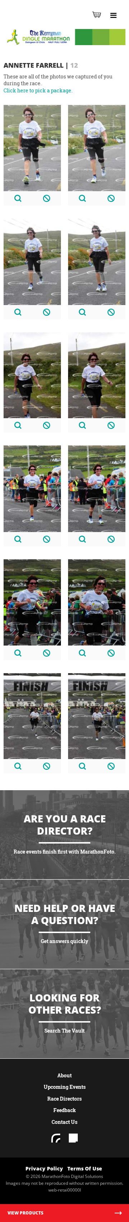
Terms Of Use (84, 1168)
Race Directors (64, 1098)
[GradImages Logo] (41, 22)
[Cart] (96, 14)
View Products (25, 1213)
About (64, 1075)
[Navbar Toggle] (113, 15)
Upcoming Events (65, 1086)
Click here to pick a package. (38, 90)
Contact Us (64, 1122)
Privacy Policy (44, 1168)
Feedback (64, 1110)
